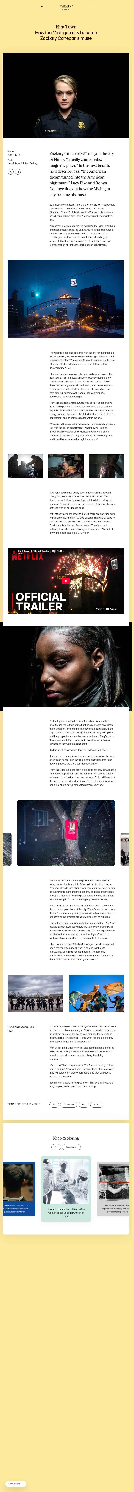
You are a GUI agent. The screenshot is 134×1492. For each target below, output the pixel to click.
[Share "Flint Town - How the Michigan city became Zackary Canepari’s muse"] (11, 172)
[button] (66, 95)
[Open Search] (42, 8)
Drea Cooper (84, 208)
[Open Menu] (90, 8)
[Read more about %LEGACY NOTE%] (81, 431)
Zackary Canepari (64, 153)
